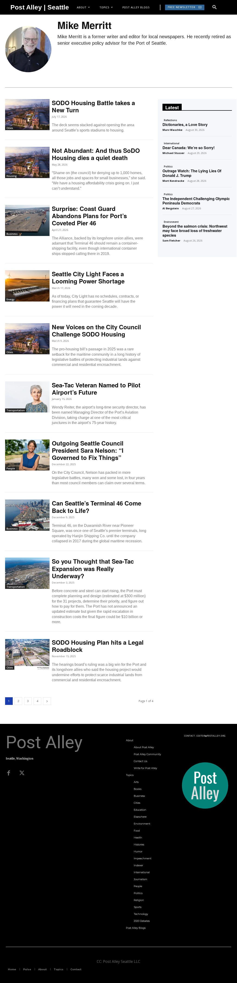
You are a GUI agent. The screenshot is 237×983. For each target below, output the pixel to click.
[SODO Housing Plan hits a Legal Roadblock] (27, 654)
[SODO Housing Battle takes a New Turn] (27, 114)
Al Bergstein (170, 208)
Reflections (170, 120)
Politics (168, 166)
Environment (171, 221)
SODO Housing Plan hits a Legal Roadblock (97, 646)
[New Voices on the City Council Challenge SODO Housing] (27, 338)
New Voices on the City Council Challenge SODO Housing (96, 330)
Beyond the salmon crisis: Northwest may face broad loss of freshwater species (194, 230)
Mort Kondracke (173, 180)
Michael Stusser (173, 153)
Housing (11, 176)
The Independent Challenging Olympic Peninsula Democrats (196, 201)
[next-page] (47, 701)
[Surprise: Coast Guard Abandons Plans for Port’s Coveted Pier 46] (27, 220)
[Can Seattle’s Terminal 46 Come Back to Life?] (27, 515)
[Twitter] (22, 773)
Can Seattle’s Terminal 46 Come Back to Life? (96, 507)
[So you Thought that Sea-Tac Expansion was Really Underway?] (27, 573)
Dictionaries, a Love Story (185, 124)
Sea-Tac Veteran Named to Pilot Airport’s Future (96, 388)
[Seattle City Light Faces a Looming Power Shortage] (27, 285)
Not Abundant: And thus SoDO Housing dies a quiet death (96, 154)
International (171, 143)
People (10, 468)
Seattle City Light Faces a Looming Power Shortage (88, 277)
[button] (214, 7)
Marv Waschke (172, 130)
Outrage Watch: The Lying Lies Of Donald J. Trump (191, 173)
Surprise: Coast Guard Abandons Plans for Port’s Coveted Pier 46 (89, 215)
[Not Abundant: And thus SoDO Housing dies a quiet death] (27, 162)
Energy (10, 299)
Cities (9, 128)
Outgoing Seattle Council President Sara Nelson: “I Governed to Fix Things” (87, 450)
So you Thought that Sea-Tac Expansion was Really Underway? (93, 568)
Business (12, 234)
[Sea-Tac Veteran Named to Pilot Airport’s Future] (27, 396)
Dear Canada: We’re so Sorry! (188, 147)
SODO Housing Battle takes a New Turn (93, 106)
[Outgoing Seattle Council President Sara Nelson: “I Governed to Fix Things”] (27, 455)
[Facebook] (8, 773)
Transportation (15, 410)
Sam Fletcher (171, 240)
